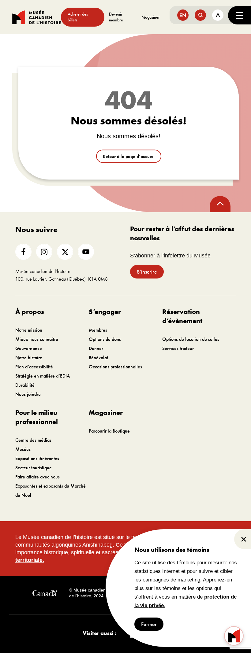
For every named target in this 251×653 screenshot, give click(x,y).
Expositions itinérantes (37, 458)
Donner (96, 348)
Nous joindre (28, 394)
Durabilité (25, 385)
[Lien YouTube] (86, 252)
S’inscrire (147, 271)
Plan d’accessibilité (34, 366)
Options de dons (105, 339)
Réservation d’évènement (182, 316)
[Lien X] (65, 252)
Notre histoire (28, 357)
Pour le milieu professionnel (36, 417)
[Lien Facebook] (23, 252)
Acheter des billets (78, 17)
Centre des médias (33, 440)
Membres (98, 330)
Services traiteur (178, 348)
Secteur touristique (33, 467)
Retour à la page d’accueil (129, 156)
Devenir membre (116, 17)
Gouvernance (28, 348)
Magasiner (150, 17)
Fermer (149, 624)
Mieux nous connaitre (36, 339)
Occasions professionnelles (115, 366)
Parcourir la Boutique (109, 431)
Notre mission (28, 330)
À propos (29, 311)
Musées (23, 449)
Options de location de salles (190, 339)
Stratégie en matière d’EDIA (42, 376)
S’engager (105, 311)
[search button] (200, 15)
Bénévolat (98, 357)
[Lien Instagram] (44, 252)
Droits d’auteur (131, 593)
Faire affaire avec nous (37, 477)
